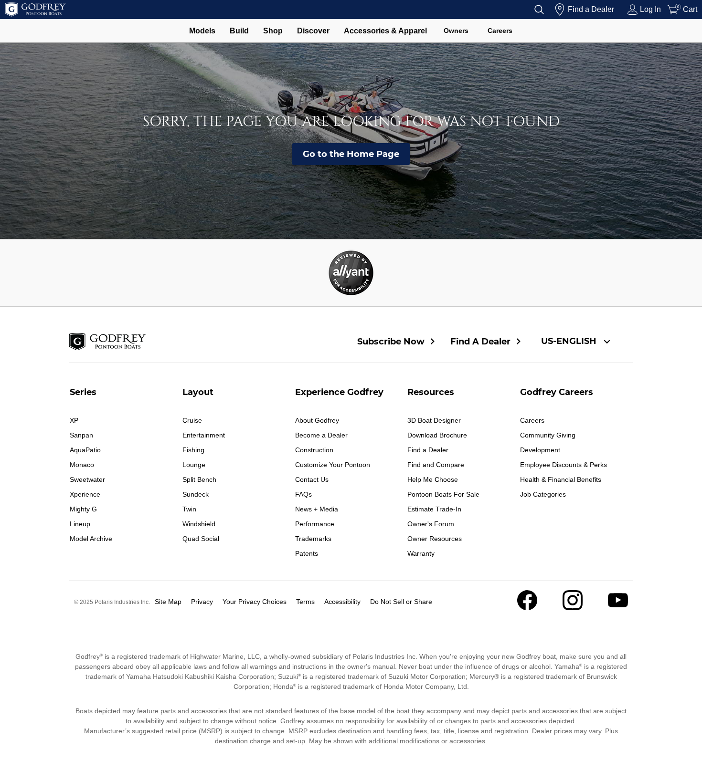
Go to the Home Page (351, 154)
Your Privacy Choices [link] (255, 601)
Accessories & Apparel (385, 31)
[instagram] (573, 608)
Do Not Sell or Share (401, 601)
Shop (273, 31)
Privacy (202, 601)
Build (239, 31)
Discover (313, 31)
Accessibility (342, 601)
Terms (305, 601)
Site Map (168, 601)
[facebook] (527, 608)
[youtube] (618, 608)
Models (202, 31)
